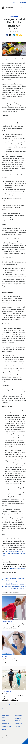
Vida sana (4, 729)
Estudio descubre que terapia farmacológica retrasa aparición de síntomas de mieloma (13, 586)
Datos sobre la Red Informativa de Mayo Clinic (7, 707)
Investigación (18, 723)
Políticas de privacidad (5, 737)
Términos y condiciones (5, 735)
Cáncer (3, 720)
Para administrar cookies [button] (5, 739)
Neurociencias (18, 715)
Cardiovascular (5, 723)
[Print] (20, 35)
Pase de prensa (22, 2)
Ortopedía (17, 726)
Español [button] (14, 2)
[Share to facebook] (7, 35)
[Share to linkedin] (13, 35)
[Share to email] (17, 35)
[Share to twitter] (10, 35)
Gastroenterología (6, 726)
